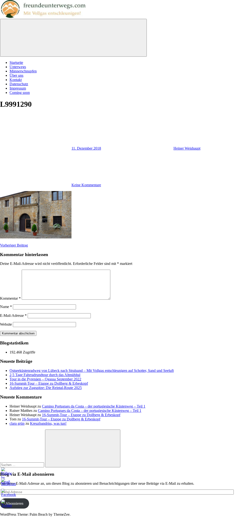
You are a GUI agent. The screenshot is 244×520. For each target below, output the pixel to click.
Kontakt (16, 80)
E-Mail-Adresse (13, 315)
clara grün (17, 423)
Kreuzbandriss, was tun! (48, 423)
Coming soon (20, 93)
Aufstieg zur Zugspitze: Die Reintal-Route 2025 (46, 388)
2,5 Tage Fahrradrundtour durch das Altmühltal (45, 375)
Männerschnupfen (23, 71)
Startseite (16, 63)
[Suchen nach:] (22, 465)
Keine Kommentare (86, 185)
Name (6, 307)
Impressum (18, 88)
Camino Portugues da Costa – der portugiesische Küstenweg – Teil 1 (93, 406)
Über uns (16, 75)
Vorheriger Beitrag (14, 245)
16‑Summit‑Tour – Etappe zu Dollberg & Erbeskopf (49, 383)
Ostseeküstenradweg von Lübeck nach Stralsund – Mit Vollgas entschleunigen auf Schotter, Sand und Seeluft (92, 371)
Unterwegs (18, 67)
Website (6, 324)
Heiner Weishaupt (186, 148)
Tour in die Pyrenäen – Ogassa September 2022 (45, 379)
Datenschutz (19, 84)
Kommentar (10, 298)
